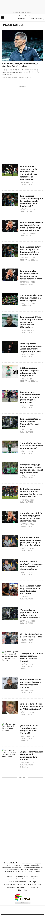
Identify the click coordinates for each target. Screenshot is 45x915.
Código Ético (22, 890)
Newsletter (34, 876)
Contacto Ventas (22, 876)
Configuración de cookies (16, 887)
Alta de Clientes (32, 879)
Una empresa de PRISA (22, 897)
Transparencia (33, 887)
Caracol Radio (11, 17)
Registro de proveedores (17, 882)
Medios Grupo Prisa (22, 902)
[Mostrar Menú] (2, 17)
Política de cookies (34, 884)
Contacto (10, 876)
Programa (21, 18)
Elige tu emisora (36, 18)
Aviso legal (32, 882)
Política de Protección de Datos (14, 884)
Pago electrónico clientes (15, 879)
